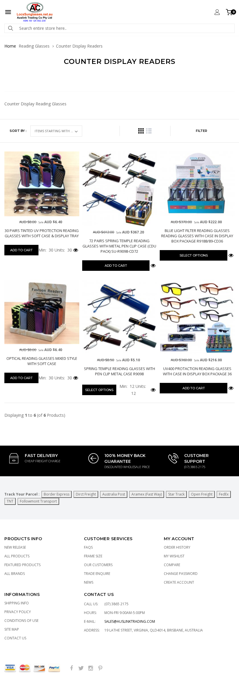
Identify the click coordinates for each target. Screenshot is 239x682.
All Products (16, 556)
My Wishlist (174, 556)
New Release (15, 547)
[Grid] (141, 131)
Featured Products (22, 564)
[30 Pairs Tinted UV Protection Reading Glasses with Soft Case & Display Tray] (41, 183)
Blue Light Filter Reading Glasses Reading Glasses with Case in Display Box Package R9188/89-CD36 (197, 236)
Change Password (181, 573)
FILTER (201, 131)
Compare (172, 564)
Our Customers (98, 564)
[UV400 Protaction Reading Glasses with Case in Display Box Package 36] (197, 317)
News (88, 582)
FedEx (224, 494)
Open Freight (201, 494)
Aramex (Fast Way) (146, 494)
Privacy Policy (17, 611)
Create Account (179, 582)
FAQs (88, 547)
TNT (10, 501)
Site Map (11, 629)
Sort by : (18, 131)
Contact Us (15, 638)
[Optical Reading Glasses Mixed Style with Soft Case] (41, 312)
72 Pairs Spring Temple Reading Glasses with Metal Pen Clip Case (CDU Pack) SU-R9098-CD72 (119, 246)
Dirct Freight (86, 494)
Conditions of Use (21, 620)
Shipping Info (16, 603)
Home (10, 46)
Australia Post (113, 494)
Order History (177, 547)
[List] (148, 131)
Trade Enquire (97, 573)
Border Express (56, 494)
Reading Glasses (34, 46)
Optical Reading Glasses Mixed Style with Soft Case (41, 361)
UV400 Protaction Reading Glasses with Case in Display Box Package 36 (197, 371)
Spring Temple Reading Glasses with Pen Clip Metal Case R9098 (119, 371)
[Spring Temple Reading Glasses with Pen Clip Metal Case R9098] (119, 317)
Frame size (93, 556)
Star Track (176, 494)
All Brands (14, 573)
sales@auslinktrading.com (129, 621)
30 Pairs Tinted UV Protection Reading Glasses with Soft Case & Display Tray (42, 233)
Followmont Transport (38, 501)
